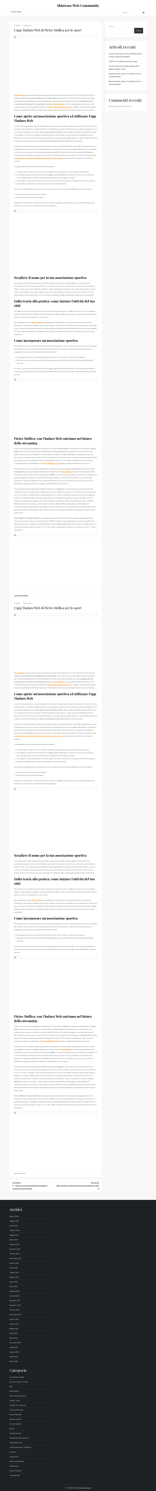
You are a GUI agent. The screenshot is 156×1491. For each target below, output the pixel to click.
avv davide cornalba (16, 1377)
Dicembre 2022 (14, 1249)
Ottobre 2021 (14, 1310)
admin (18, 25)
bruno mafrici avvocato (17, 1396)
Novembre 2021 (15, 1305)
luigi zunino (13, 1457)
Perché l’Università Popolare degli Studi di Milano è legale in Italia (124, 67)
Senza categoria (15, 1471)
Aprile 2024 (13, 1226)
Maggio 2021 (14, 1329)
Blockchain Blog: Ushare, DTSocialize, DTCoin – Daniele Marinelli (125, 82)
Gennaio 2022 (14, 1296)
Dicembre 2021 (14, 1300)
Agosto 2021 (14, 1319)
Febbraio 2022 (14, 1291)
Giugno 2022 (14, 1272)
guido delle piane (15, 1443)
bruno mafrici (14, 1391)
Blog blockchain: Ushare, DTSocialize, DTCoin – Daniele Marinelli (125, 75)
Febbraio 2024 (14, 1230)
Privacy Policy (16, 12)
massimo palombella (16, 1461)
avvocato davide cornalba (18, 1382)
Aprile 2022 (13, 1282)
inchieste (12, 1452)
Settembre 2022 (15, 1258)
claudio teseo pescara (17, 1405)
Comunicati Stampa (21, 595)
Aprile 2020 (13, 1357)
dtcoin (11, 1428)
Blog (11, 1386)
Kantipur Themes (85, 1488)
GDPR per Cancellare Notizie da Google (123, 61)
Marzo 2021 (13, 1338)
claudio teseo (14, 1400)
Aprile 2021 (13, 1333)
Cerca (111, 26)
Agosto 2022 (14, 1263)
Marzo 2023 (13, 1240)
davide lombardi (15, 1419)
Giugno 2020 (14, 1352)
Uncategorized (14, 1475)
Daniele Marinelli (15, 1414)
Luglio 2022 (13, 1268)
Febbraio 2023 (14, 1244)
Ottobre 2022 (14, 1254)
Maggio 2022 (14, 1277)
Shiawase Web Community (78, 5)
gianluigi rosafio (15, 1433)
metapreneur (14, 1466)
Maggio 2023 (14, 1235)
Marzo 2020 (13, 1361)
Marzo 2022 (13, 1286)
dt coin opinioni (15, 1424)
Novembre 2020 (15, 1343)
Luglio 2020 (13, 1347)
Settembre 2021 (15, 1314)
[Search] (144, 12)
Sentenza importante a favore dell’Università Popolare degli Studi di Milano (125, 55)
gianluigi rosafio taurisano (19, 1438)
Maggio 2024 (14, 1221)
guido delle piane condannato (20, 1447)
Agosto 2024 (14, 1216)
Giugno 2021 (14, 1324)
